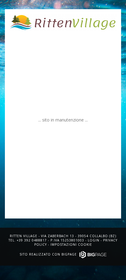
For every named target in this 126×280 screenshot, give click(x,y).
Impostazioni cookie (71, 244)
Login (93, 240)
